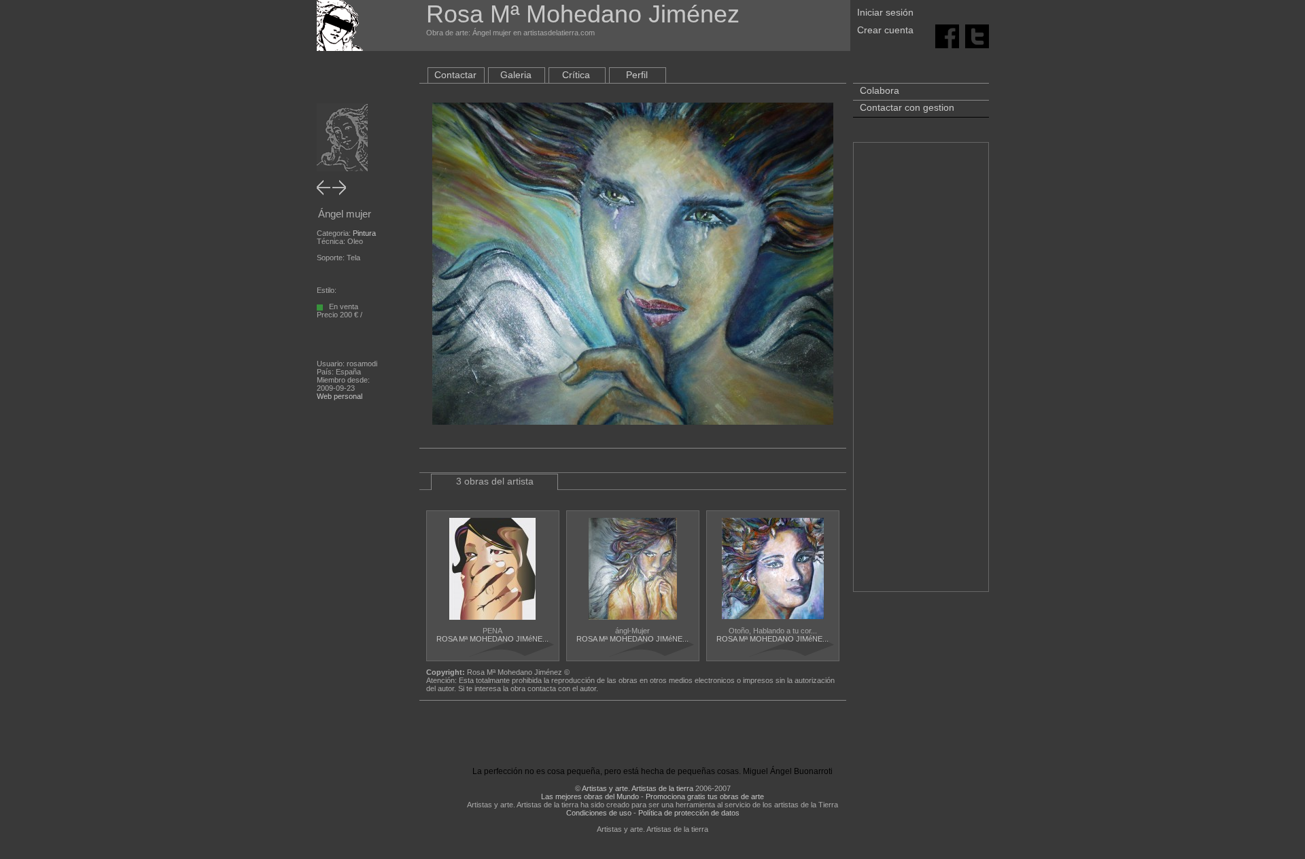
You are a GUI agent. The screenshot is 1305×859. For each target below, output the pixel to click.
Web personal (339, 396)
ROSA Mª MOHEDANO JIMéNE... (492, 639)
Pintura (364, 233)
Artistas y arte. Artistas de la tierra (637, 788)
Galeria (516, 74)
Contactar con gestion (907, 107)
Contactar (455, 74)
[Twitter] (977, 35)
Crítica (576, 74)
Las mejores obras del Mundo (590, 796)
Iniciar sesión (885, 12)
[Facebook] (947, 35)
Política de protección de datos (689, 813)
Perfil (637, 74)
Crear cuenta (885, 29)
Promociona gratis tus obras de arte (705, 796)
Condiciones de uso (598, 813)
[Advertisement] (921, 374)
